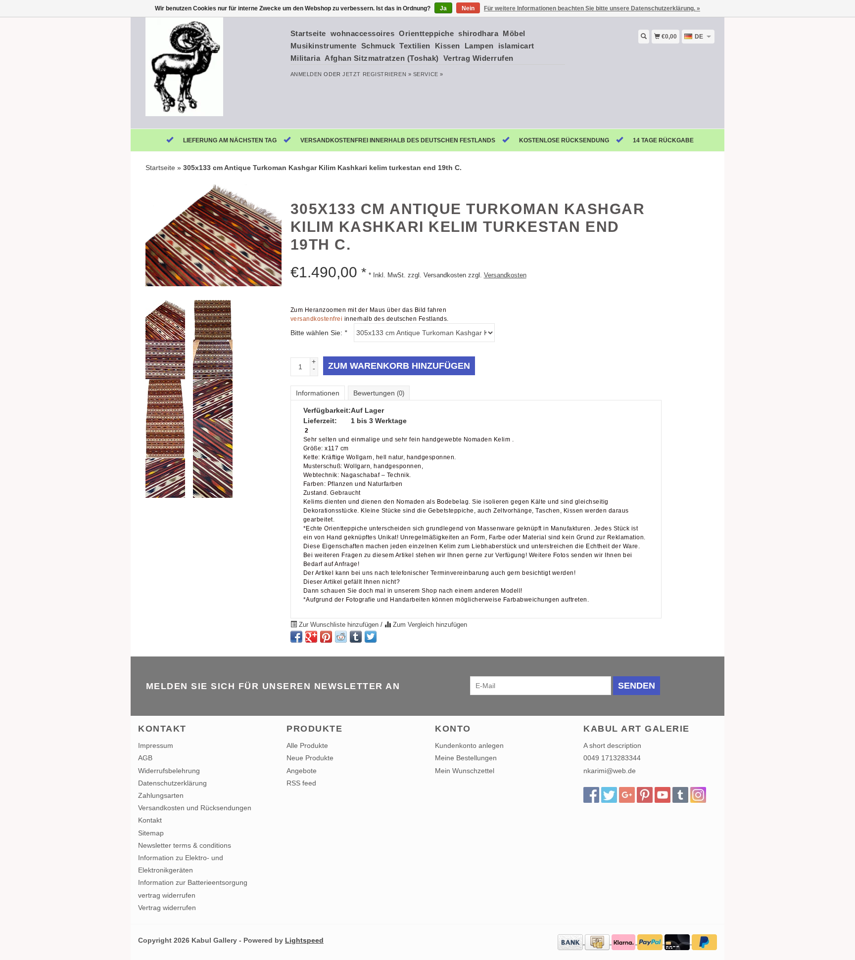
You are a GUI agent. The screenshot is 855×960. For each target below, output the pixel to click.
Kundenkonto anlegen (469, 745)
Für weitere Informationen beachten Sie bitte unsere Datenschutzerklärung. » (592, 8)
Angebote (301, 771)
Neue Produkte (309, 758)
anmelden (306, 74)
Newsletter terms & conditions (184, 845)
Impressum (155, 745)
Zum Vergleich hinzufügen (429, 624)
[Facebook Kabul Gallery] (591, 795)
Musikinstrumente (323, 46)
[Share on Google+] (311, 637)
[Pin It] (326, 637)
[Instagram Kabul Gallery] (698, 795)
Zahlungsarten (161, 795)
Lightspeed (304, 940)
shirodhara (478, 33)
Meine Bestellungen (466, 758)
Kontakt (150, 820)
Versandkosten (505, 275)
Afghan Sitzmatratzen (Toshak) (382, 58)
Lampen (479, 46)
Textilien (414, 46)
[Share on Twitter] (371, 637)
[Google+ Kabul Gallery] (627, 795)
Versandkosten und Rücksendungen (194, 808)
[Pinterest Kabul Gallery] (645, 795)
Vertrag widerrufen (167, 908)
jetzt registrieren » (376, 74)
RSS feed (301, 783)
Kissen (447, 46)
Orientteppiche (426, 33)
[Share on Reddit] (341, 637)
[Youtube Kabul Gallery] (662, 795)
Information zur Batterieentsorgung (192, 882)
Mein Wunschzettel (464, 771)
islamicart (516, 46)
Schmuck (378, 46)
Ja (443, 8)
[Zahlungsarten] (571, 942)
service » (428, 74)
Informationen (317, 393)
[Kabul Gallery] (210, 71)
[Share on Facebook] (296, 637)
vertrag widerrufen (166, 895)
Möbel (514, 33)
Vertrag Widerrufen (478, 58)
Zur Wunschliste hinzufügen (338, 624)
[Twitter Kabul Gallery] (609, 795)
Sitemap (151, 833)
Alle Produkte (307, 745)
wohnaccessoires (363, 33)
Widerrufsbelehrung (169, 771)
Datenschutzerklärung (172, 783)
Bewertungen (378, 393)
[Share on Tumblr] (356, 637)
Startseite (308, 33)
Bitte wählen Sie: (318, 333)
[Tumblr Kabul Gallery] (680, 795)
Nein (468, 8)
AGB (145, 758)
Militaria (305, 58)
